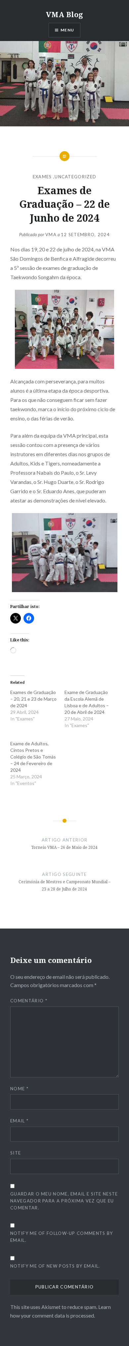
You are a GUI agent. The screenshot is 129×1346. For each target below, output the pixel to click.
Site (15, 1152)
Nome (19, 1088)
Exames (42, 176)
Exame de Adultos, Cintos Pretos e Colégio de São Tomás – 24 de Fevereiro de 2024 (33, 757)
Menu (67, 29)
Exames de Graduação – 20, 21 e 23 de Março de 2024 (33, 698)
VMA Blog (64, 14)
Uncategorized (75, 176)
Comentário (28, 1000)
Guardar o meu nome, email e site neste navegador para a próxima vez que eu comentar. (64, 1200)
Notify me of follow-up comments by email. (61, 1237)
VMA (51, 234)
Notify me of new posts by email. (55, 1266)
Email (19, 1120)
